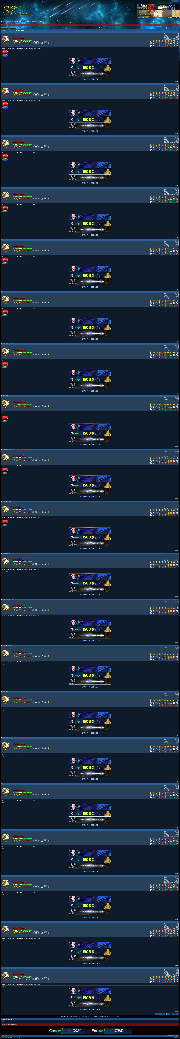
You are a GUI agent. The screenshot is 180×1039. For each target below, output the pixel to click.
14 (167, 27)
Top (176, 1035)
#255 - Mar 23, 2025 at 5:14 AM (7, 737)
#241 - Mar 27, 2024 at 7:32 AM (7, 32)
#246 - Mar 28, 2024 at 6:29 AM (7, 291)
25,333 (177, 34)
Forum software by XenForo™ (10, 1037)
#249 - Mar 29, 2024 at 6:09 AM (7, 449)
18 (174, 27)
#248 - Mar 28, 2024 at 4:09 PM (7, 395)
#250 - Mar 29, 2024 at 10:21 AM (7, 501)
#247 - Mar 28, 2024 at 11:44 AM (7, 343)
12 (164, 27)
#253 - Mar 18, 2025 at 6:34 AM (7, 645)
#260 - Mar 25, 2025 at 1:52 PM (7, 968)
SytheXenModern (5, 1035)
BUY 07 (85, 79)
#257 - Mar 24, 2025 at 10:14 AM (7, 829)
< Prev (156, 27)
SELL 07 (94, 79)
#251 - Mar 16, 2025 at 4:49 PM (7, 553)
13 (166, 27)
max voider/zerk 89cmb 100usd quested (69, 1016)
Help (171, 1035)
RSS (177, 1035)
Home (174, 1035)
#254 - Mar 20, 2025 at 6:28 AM (7, 691)
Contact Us (168, 1035)
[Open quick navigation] (178, 21)
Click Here (177, 37)
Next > (177, 27)
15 (169, 27)
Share (177, 81)
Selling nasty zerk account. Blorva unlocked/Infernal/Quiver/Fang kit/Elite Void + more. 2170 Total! (98, 1016)
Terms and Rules (177, 1037)
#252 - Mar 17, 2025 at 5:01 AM (7, 599)
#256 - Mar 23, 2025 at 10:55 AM (7, 783)
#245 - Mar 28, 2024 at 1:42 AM (7, 239)
